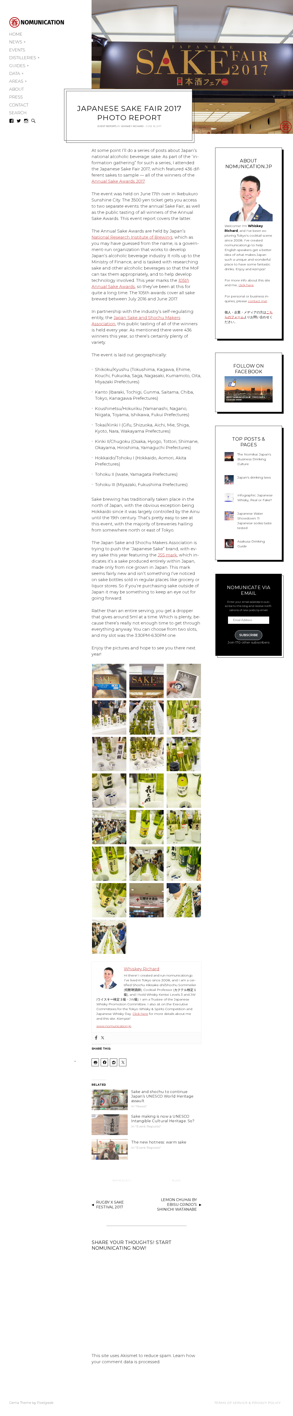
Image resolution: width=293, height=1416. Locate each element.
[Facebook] (96, 1038)
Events (17, 50)
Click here (140, 1014)
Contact (18, 105)
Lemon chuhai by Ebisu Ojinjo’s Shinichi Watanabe (177, 1205)
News (15, 42)
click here (246, 285)
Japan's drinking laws (254, 477)
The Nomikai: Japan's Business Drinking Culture (254, 459)
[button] (109, 681)
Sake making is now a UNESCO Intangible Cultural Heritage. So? (162, 1118)
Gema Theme (20, 1403)
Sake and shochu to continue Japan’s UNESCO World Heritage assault (162, 1096)
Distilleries (22, 57)
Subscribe (248, 635)
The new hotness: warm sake (159, 1142)
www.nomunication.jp (113, 1026)
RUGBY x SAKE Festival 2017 (110, 1204)
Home (15, 34)
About (16, 89)
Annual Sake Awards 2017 (118, 181)
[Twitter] (102, 1038)
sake (177, 1180)
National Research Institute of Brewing (132, 237)
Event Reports (107, 126)
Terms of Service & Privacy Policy (247, 1403)
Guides (17, 65)
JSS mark (167, 555)
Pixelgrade (45, 1403)
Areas (16, 81)
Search (18, 112)
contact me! (257, 301)
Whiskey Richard (132, 126)
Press (16, 97)
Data (14, 73)
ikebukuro (122, 1180)
